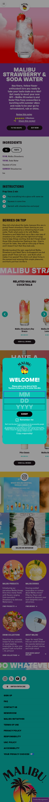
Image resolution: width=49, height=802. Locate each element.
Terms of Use (31, 427)
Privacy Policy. (40, 427)
